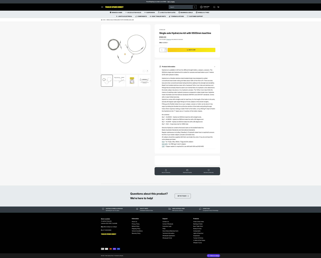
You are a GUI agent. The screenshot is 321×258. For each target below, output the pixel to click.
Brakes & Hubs (197, 228)
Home (103, 19)
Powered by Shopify (118, 255)
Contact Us (166, 221)
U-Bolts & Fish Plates (199, 240)
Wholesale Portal (167, 238)
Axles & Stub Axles (198, 221)
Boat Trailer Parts (198, 226)
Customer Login (167, 226)
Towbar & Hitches (198, 238)
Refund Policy (135, 226)
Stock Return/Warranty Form (170, 231)
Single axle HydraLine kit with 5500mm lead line (120, 19)
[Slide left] (144, 70)
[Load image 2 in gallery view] (119, 81)
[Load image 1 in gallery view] (107, 81)
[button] (102, 7)
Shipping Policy (136, 228)
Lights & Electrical (198, 233)
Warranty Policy (136, 233)
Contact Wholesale (168, 224)
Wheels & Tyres (197, 242)
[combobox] (183, 7)
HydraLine (162, 29)
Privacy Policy (136, 224)
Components (196, 231)
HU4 (163, 141)
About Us (134, 221)
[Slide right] (147, 70)
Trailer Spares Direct (109, 255)
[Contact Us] (214, 7)
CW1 (163, 146)
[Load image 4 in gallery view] (144, 81)
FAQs (164, 228)
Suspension (196, 235)
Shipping (168, 39)
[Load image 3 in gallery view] (132, 81)
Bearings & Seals (198, 224)
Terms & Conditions (137, 231)
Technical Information (168, 233)
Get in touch (182, 196)
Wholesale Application (169, 235)
